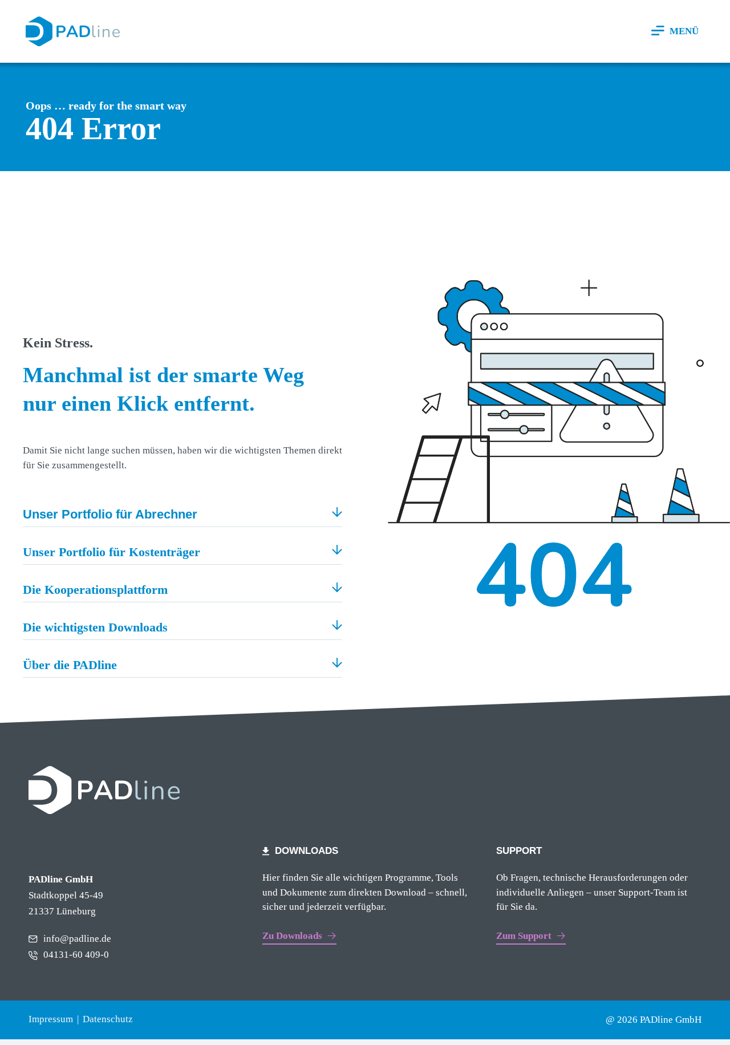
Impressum (51, 1019)
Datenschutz (108, 1019)
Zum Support (523, 935)
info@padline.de (77, 938)
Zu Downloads (292, 935)
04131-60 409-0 (76, 954)
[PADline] (73, 31)
